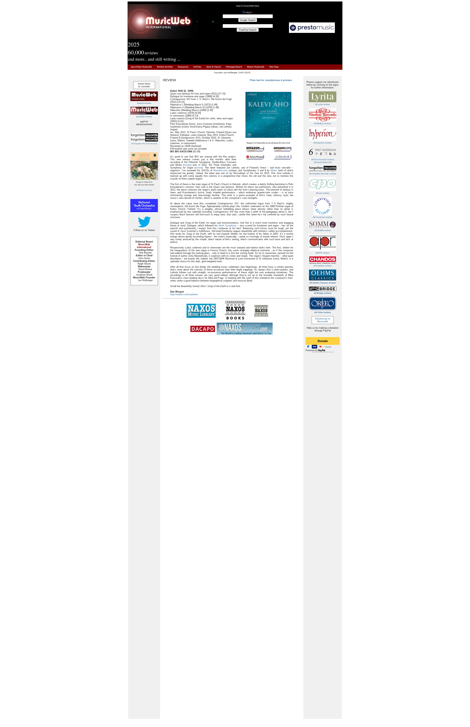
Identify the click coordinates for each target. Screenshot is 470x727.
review (187, 165)
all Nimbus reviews (144, 190)
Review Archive (165, 67)
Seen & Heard (213, 67)
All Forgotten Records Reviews (144, 144)
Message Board (234, 67)
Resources (183, 67)
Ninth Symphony (227, 225)
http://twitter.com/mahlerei (184, 294)
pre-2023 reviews (144, 117)
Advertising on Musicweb (322, 320)
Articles (197, 67)
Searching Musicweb (141, 67)
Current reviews (144, 103)
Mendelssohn (220, 170)
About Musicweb (255, 67)
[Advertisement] (278, 48)
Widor (273, 170)
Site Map (274, 67)
